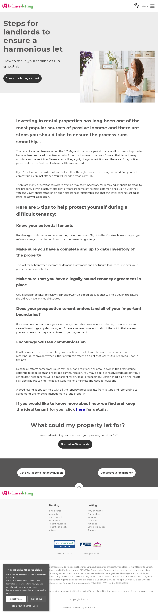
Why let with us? (96, 510)
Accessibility (66, 591)
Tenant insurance (57, 523)
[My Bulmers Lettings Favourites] (136, 7)
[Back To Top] (79, 487)
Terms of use (95, 591)
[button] (26, 606)
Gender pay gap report (142, 591)
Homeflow (90, 607)
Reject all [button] (36, 599)
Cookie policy (81, 591)
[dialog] (26, 587)
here (81, 409)
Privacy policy (52, 591)
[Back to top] (17, 493)
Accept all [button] (16, 599)
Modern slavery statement (116, 591)
